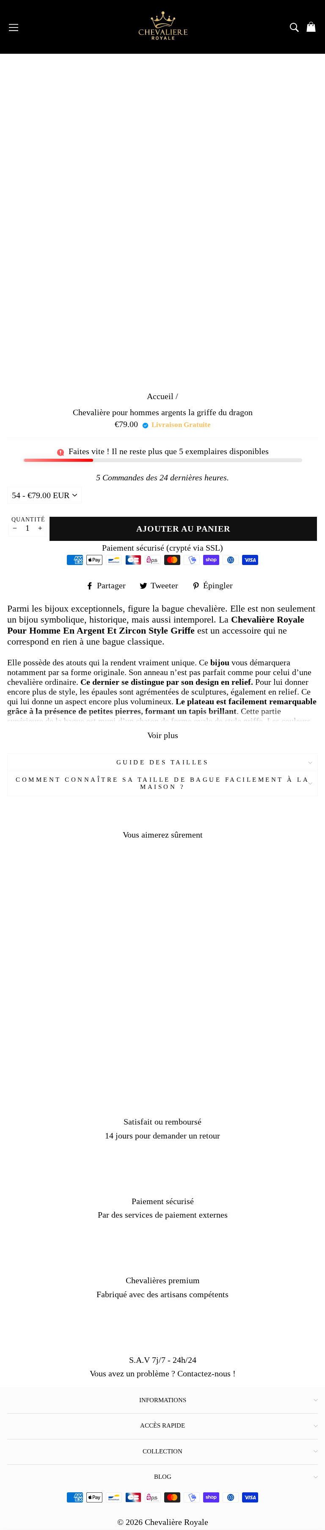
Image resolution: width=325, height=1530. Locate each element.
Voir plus (162, 735)
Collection (162, 1451)
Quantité (28, 519)
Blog (162, 1476)
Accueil (160, 396)
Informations (162, 1400)
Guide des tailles (162, 762)
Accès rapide (162, 1425)
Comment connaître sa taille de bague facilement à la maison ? (162, 783)
